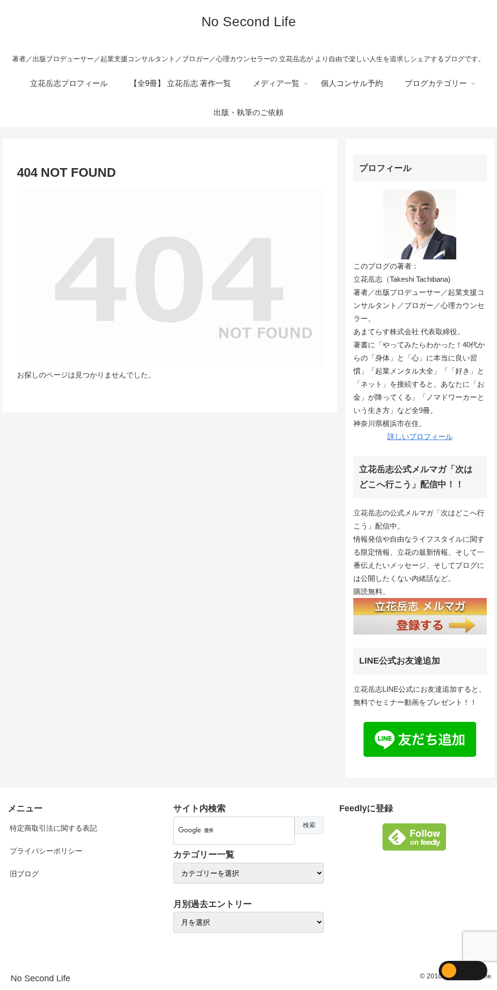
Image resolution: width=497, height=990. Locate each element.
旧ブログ (24, 874)
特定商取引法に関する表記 (53, 828)
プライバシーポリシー (46, 851)
